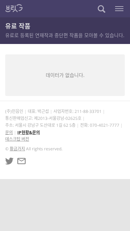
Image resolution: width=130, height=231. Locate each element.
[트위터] (9, 161)
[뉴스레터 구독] (21, 161)
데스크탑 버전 (17, 139)
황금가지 (17, 149)
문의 (9, 132)
